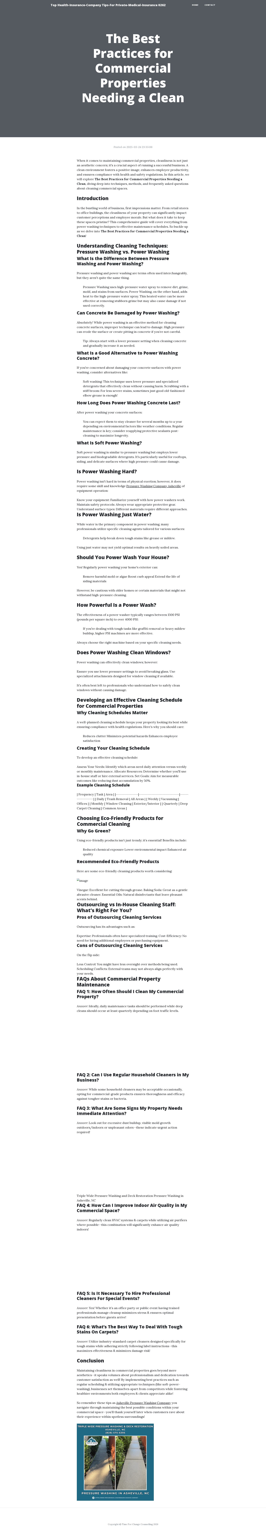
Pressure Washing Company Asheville (153, 486)
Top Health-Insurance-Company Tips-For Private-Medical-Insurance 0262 (108, 5)
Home (195, 5)
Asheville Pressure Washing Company (143, 1403)
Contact (210, 5)
